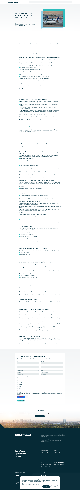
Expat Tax (55, 450)
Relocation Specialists (44, 456)
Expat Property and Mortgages (59, 454)
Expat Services (20, 454)
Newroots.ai (33, 147)
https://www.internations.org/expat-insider (39, 127)
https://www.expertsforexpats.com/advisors (26, 341)
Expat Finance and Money (45, 452)
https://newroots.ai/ (46, 149)
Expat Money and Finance (58, 452)
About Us (58, 2)
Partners (18, 456)
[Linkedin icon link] (45, 475)
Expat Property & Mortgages (45, 454)
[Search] (70, 2)
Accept (46, 486)
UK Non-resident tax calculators (59, 464)
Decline (54, 486)
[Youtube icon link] (41, 475)
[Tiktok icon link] (43, 475)
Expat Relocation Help (57, 460)
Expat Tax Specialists (44, 450)
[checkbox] (40, 384)
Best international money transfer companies (46, 462)
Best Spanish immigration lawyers (46, 464)
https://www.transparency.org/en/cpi (27, 126)
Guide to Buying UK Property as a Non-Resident (59, 457)
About (17, 475)
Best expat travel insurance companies (45, 467)
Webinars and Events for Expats (59, 462)
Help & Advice (20, 451)
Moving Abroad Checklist (55, 343)
